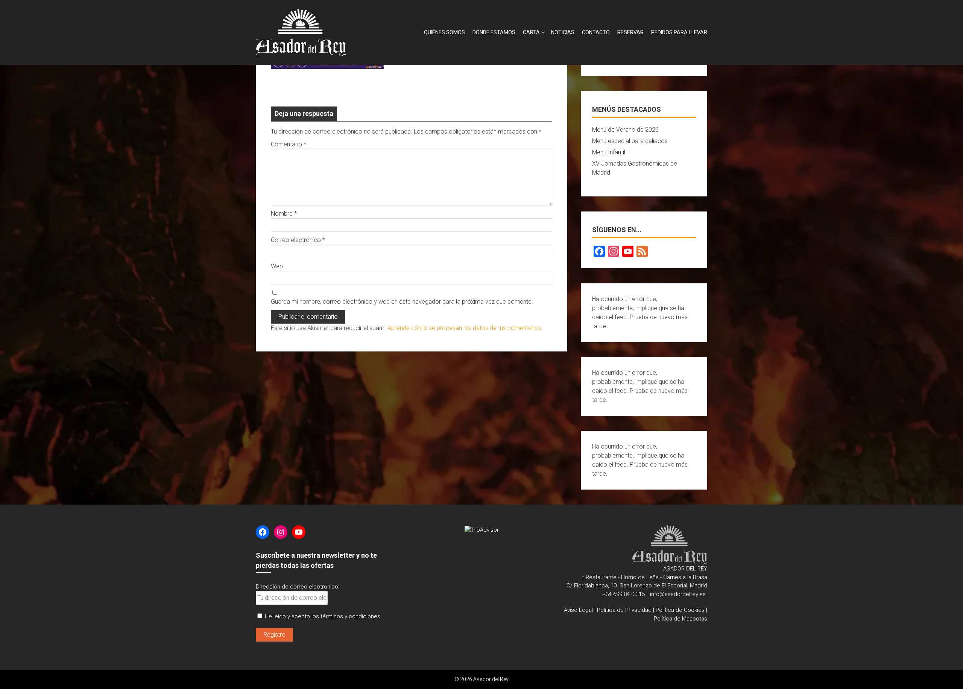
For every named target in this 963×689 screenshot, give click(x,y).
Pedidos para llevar (679, 32)
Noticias (562, 32)
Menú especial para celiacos (630, 140)
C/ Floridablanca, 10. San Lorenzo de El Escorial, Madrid (637, 585)
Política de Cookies (680, 610)
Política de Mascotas (680, 618)
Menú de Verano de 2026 (625, 129)
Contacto (596, 32)
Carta (531, 32)
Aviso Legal (578, 610)
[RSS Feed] (642, 251)
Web (277, 266)
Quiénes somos (444, 32)
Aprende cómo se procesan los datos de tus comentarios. (465, 328)
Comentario (288, 144)
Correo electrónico (298, 239)
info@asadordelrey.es (678, 594)
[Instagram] (613, 251)
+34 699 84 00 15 (623, 594)
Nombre (284, 213)
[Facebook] (599, 251)
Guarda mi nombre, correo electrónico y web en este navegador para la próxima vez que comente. (402, 301)
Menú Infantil (608, 152)
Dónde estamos (493, 32)
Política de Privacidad (624, 610)
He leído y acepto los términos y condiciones (322, 616)
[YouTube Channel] (628, 251)
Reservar (630, 32)
